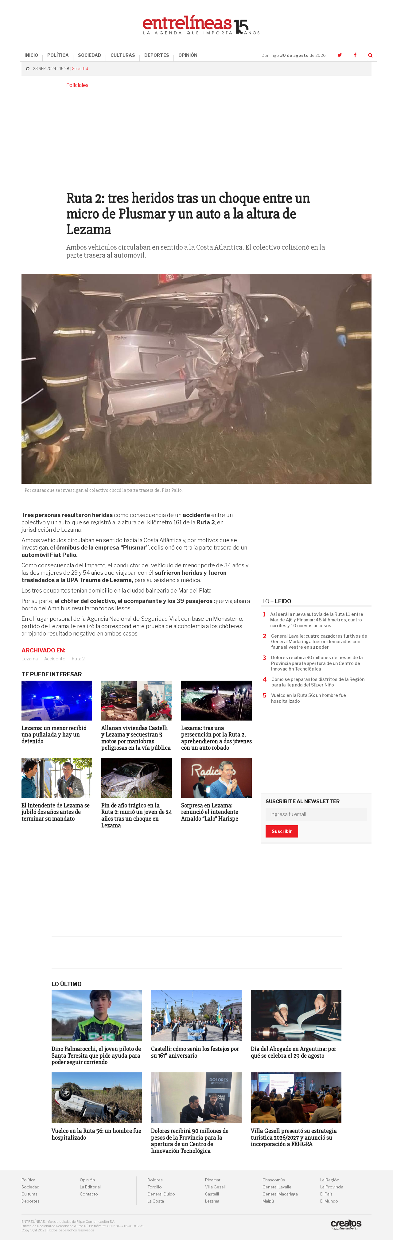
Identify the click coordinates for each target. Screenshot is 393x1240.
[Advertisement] (196, 138)
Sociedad (80, 68)
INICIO (31, 55)
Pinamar (212, 1180)
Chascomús (274, 1180)
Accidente (54, 658)
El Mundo (329, 1201)
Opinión (87, 1180)
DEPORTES (156, 55)
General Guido (161, 1194)
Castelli (212, 1194)
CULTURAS (123, 55)
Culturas (29, 1194)
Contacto (89, 1194)
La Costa (155, 1201)
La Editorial (90, 1187)
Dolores (155, 1180)
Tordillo (154, 1187)
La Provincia (331, 1187)
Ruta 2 (78, 658)
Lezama (29, 658)
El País (326, 1194)
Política (28, 1180)
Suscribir (282, 831)
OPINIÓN (187, 55)
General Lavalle (277, 1187)
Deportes (30, 1201)
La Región (329, 1180)
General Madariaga (280, 1194)
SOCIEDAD (89, 55)
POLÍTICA (58, 55)
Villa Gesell (215, 1187)
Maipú (268, 1201)
